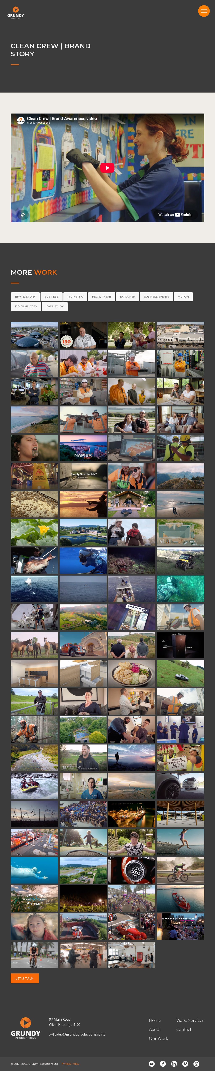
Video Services (190, 1020)
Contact (183, 1029)
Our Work (158, 1038)
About (155, 1029)
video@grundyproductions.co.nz (80, 1034)
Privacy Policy (70, 1063)
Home (155, 1020)
